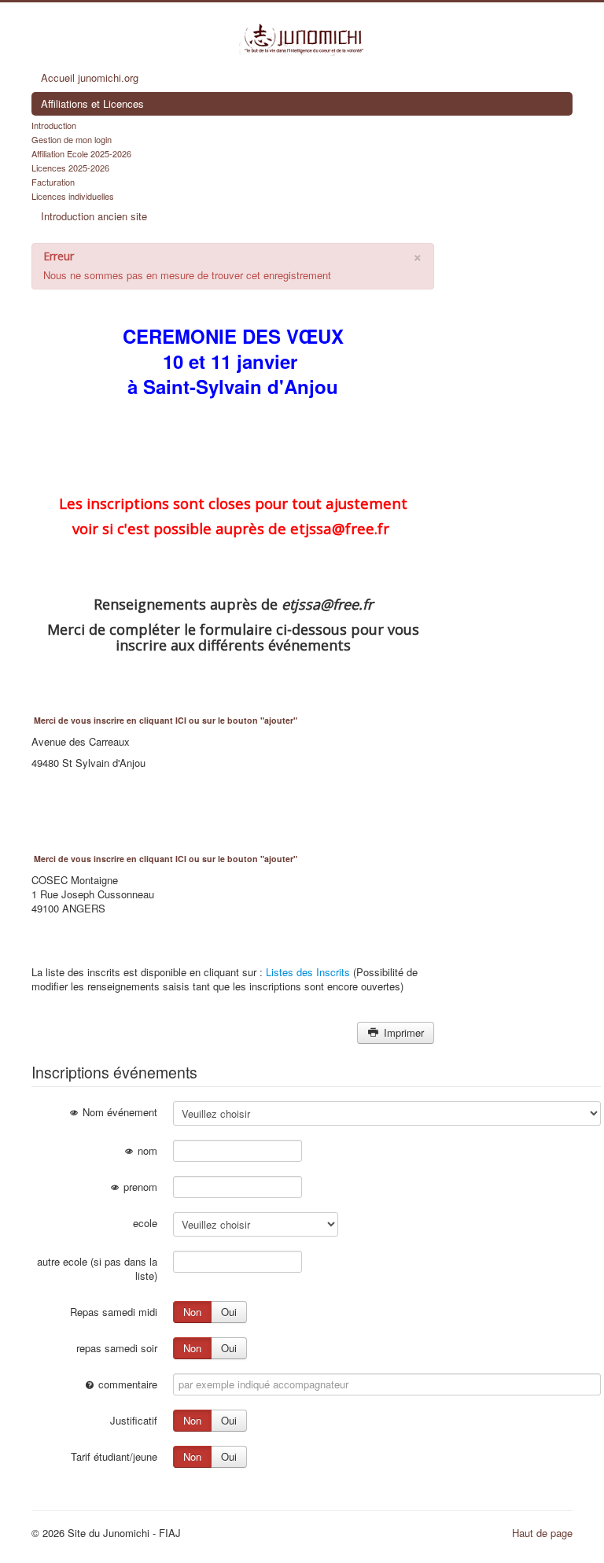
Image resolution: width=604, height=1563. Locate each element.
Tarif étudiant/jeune (114, 1456)
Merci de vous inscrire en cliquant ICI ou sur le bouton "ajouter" (165, 720)
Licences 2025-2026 (70, 167)
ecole (145, 1222)
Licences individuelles (72, 196)
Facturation (53, 181)
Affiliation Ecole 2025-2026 (81, 153)
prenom (138, 1186)
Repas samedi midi (113, 1311)
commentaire (126, 1384)
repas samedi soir (116, 1347)
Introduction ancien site (94, 215)
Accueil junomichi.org (89, 77)
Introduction (53, 125)
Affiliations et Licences (92, 103)
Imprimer (402, 1032)
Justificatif (133, 1420)
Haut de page (542, 1532)
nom (145, 1150)
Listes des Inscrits (308, 971)
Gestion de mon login (71, 139)
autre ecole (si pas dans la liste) (97, 1268)
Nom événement (118, 1111)
